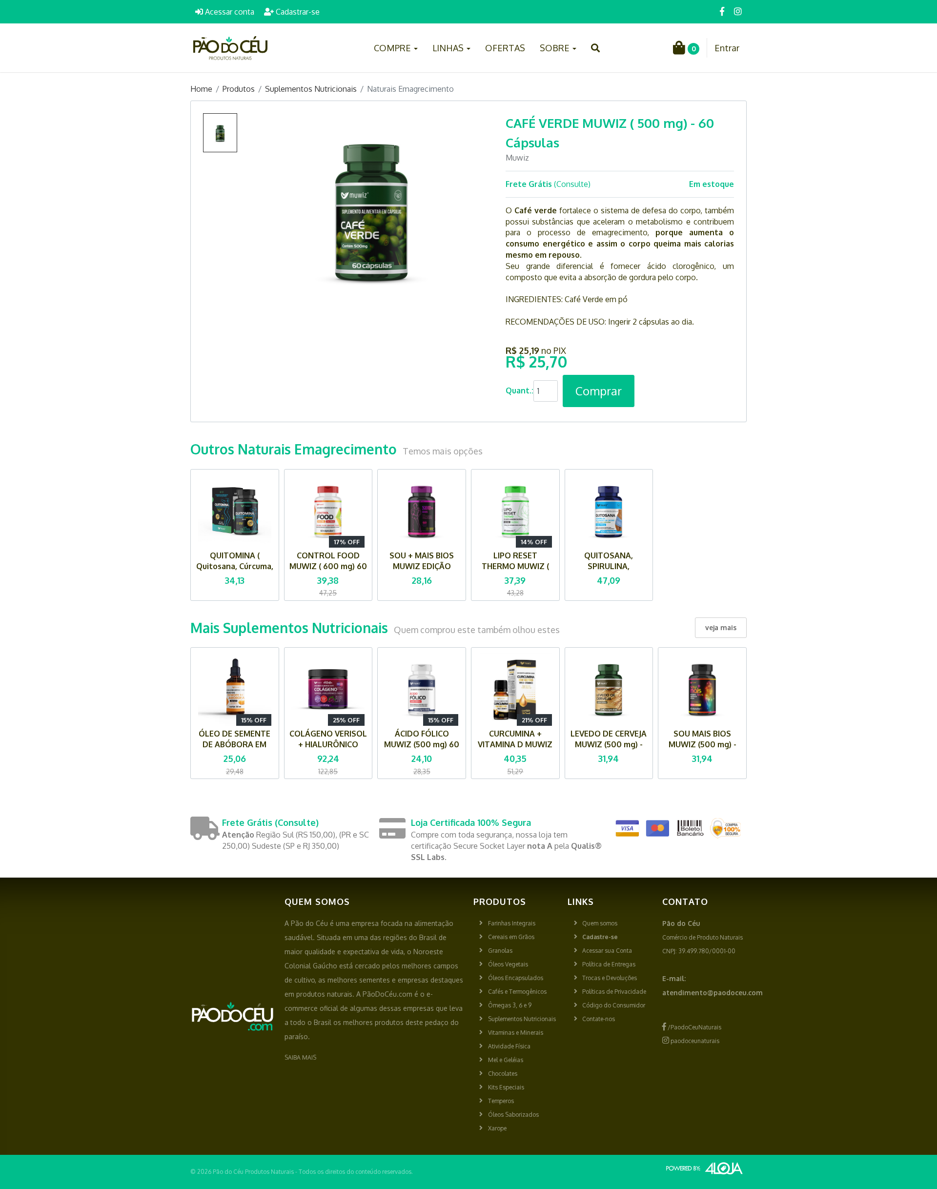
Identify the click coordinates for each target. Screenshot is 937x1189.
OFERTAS (505, 47)
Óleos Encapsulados (515, 978)
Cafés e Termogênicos (517, 991)
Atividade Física (509, 1046)
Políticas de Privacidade (614, 991)
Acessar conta (228, 12)
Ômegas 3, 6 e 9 (509, 1005)
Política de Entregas (608, 964)
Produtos (239, 89)
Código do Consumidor (613, 1005)
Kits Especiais (506, 1087)
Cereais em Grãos (511, 937)
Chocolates (502, 1073)
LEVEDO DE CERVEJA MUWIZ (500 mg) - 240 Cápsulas (608, 744)
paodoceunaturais (694, 1041)
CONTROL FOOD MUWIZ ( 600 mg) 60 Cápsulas (328, 566)
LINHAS (449, 47)
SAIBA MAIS (300, 1057)
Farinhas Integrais (511, 923)
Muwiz (517, 158)
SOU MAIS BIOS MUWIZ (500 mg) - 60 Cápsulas (702, 744)
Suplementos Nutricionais (311, 89)
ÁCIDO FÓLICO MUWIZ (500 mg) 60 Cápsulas (421, 744)
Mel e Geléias (505, 1060)
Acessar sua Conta (607, 950)
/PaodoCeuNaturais (693, 1027)
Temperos (501, 1101)
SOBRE (555, 47)
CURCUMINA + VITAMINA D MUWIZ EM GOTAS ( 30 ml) (515, 744)
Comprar (598, 390)
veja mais (720, 627)
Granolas (500, 950)
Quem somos (599, 923)
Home (201, 89)
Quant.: (519, 390)
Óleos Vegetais (508, 964)
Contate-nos (598, 1019)
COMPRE (393, 47)
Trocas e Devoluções (609, 978)
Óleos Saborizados (513, 1114)
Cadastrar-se (297, 12)
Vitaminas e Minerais (515, 1032)
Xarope (497, 1128)
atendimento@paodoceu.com (712, 992)
